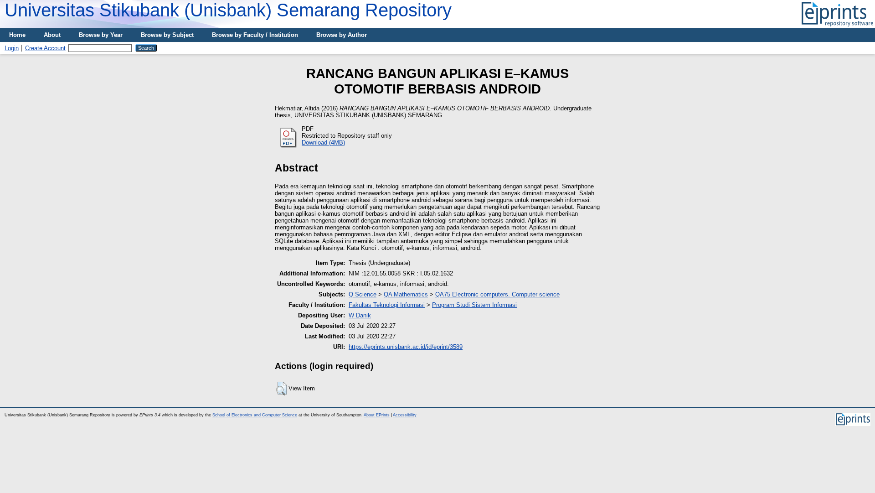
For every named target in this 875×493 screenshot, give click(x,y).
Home (17, 34)
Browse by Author (341, 34)
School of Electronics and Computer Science (254, 415)
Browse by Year (101, 34)
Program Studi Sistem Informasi (474, 304)
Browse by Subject (167, 34)
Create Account (45, 48)
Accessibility (405, 415)
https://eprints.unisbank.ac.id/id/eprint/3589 (406, 346)
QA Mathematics (406, 294)
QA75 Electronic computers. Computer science (497, 294)
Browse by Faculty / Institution (255, 34)
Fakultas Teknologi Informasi (387, 304)
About (52, 34)
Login (12, 48)
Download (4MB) (323, 142)
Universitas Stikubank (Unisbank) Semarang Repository (228, 10)
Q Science (362, 294)
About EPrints (377, 415)
